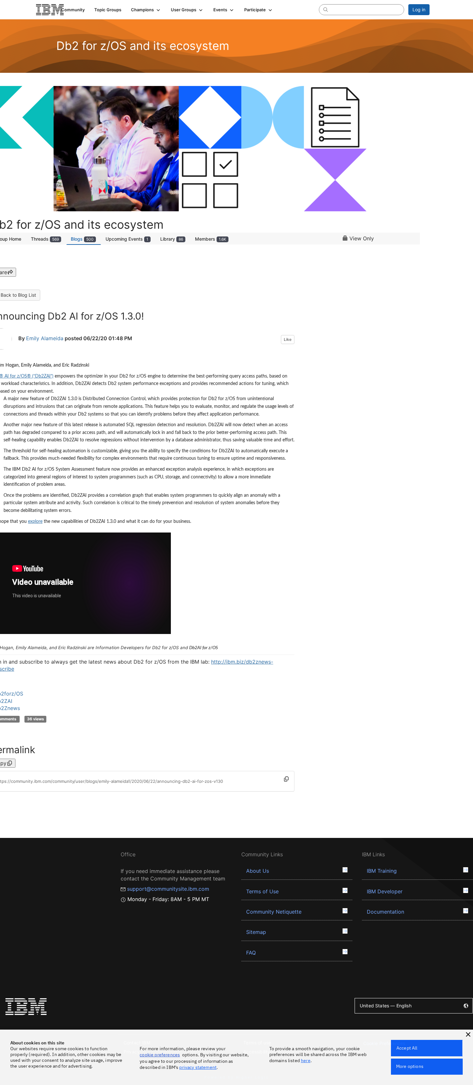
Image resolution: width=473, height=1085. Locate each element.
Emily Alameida (44, 338)
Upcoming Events (127, 239)
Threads (45, 239)
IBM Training (382, 871)
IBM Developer (385, 891)
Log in (419, 9)
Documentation (385, 911)
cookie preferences (160, 1055)
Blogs (82, 239)
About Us (257, 871)
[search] (325, 9)
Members (210, 239)
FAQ (251, 952)
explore (35, 521)
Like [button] (288, 339)
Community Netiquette (273, 911)
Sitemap (256, 932)
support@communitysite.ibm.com (168, 889)
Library (171, 239)
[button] (146, 9)
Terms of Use (262, 891)
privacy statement (198, 1067)
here (306, 1060)
